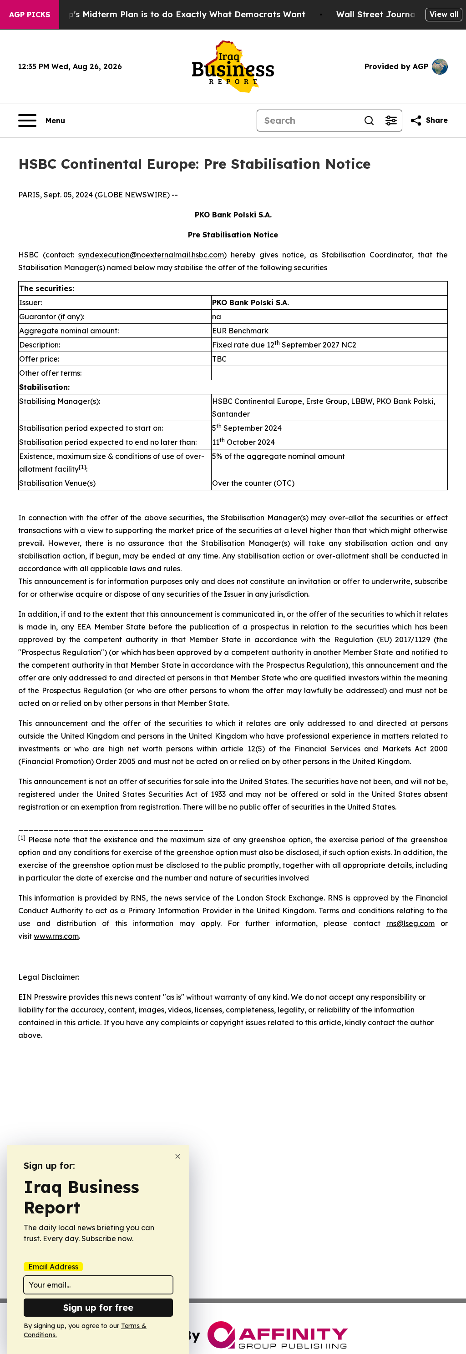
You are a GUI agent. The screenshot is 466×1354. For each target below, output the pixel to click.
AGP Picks (29, 14)
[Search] (369, 120)
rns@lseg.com (410, 923)
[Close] (177, 1156)
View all (444, 14)
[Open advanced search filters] (391, 120)
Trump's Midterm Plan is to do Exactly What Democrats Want (176, 14)
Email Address (53, 1266)
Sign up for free (98, 1307)
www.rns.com (56, 936)
